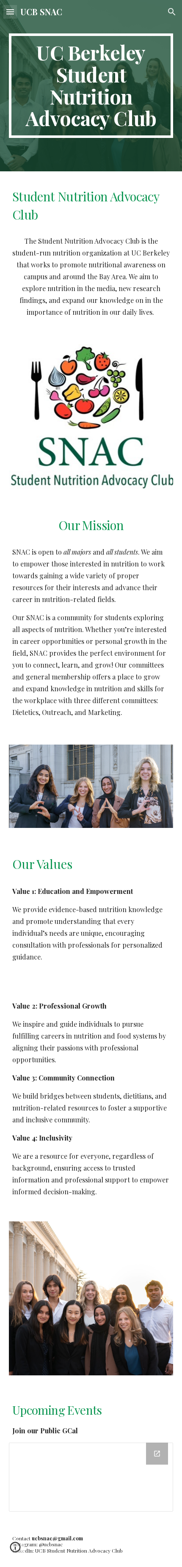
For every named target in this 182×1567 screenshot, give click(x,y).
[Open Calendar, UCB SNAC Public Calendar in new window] (157, 1454)
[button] (10, 11)
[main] (91, 85)
